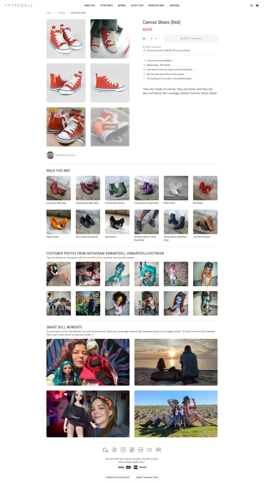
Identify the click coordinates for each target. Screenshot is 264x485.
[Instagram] (123, 450)
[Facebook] (114, 450)
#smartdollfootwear (93, 257)
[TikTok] (132, 450)
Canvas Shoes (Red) (162, 22)
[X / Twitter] (105, 450)
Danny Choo (70, 155)
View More (110, 127)
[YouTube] (149, 450)
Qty (144, 38)
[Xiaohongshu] (140, 450)
